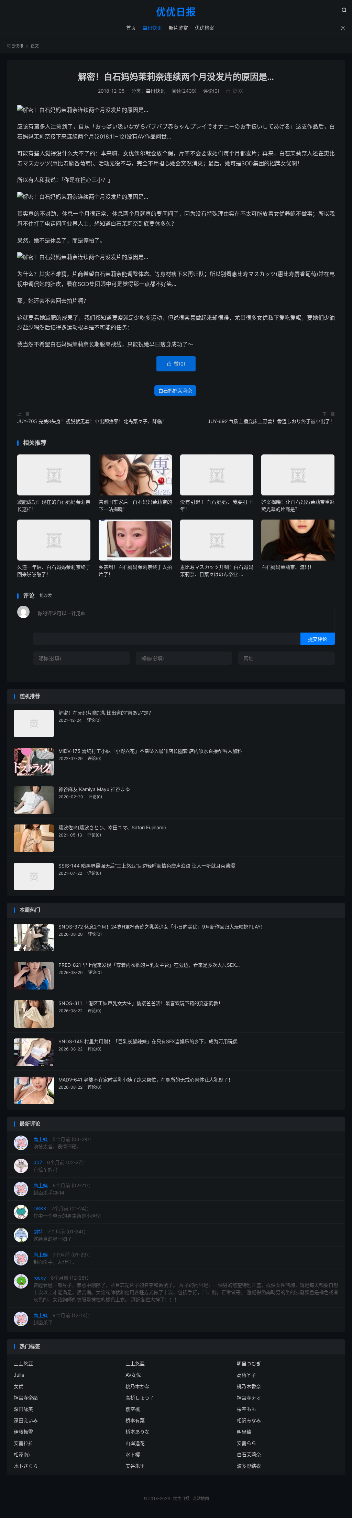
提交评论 (317, 639)
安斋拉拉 (23, 1443)
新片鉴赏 (178, 28)
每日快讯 (152, 28)
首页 (131, 28)
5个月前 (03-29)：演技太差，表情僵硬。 (63, 1142)
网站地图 (200, 1498)
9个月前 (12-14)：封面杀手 (62, 1318)
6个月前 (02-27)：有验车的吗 (60, 1165)
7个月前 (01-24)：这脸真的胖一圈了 (60, 1235)
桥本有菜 (135, 1420)
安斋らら (246, 1443)
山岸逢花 (135, 1443)
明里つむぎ (249, 1363)
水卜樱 (132, 1454)
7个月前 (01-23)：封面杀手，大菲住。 (63, 1258)
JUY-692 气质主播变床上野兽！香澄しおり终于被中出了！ (271, 421)
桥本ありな (137, 1432)
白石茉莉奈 (249, 1454)
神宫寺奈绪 (26, 1398)
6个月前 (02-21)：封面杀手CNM (63, 1189)
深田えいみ (26, 1420)
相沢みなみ (249, 1420)
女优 (18, 1386)
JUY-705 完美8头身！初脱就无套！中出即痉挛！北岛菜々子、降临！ (92, 421)
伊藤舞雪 (23, 1432)
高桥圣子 (246, 1375)
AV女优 (133, 1375)
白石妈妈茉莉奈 (175, 390)
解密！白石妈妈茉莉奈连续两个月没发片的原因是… (176, 77)
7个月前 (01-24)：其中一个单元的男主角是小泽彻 (67, 1212)
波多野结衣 (249, 1466)
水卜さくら (26, 1466)
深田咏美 (23, 1409)
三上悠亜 (135, 1363)
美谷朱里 (135, 1466)
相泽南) (22, 1454)
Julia (19, 1375)
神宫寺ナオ (249, 1398)
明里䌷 (244, 1432)
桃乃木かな (137, 1386)
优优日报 (176, 12)
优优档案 (204, 28)
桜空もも (246, 1409)
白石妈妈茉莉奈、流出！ (287, 567)
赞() (235, 91)
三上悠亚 (23, 1363)
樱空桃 (132, 1409)
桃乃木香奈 (249, 1386)
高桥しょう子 (139, 1398)
